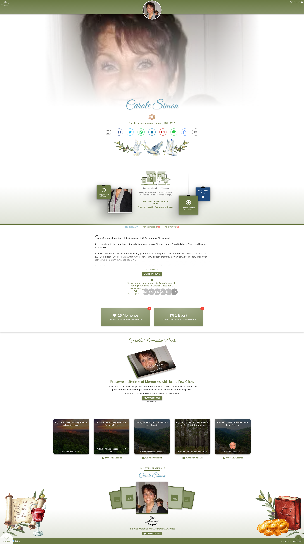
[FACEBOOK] (119, 132)
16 (149, 308)
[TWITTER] (130, 132)
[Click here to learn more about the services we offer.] (152, 521)
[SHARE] (184, 132)
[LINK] (195, 132)
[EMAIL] (162, 132)
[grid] (152, 194)
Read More (152, 269)
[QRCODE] (108, 132)
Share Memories (153, 533)
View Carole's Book (152, 398)
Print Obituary (153, 274)
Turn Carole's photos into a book (156, 203)
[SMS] (173, 132)
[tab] (131, 227)
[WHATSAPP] (141, 132)
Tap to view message (113, 458)
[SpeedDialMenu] (298, 538)
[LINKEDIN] (152, 132)
